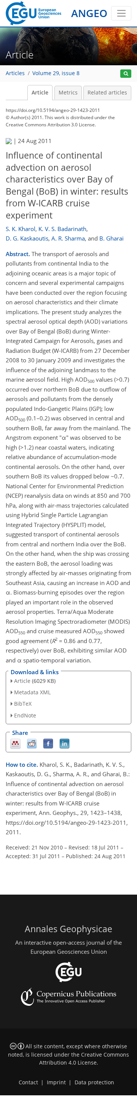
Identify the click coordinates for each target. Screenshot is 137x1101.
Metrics (68, 92)
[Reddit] (32, 743)
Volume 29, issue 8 (56, 73)
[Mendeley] (15, 743)
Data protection (94, 1082)
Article (40, 92)
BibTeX (23, 703)
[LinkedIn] (64, 743)
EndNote (25, 715)
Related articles (107, 92)
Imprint (56, 1082)
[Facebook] (48, 743)
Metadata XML (32, 692)
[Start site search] (125, 73)
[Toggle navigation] (121, 13)
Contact (28, 1082)
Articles (15, 73)
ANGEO (89, 13)
